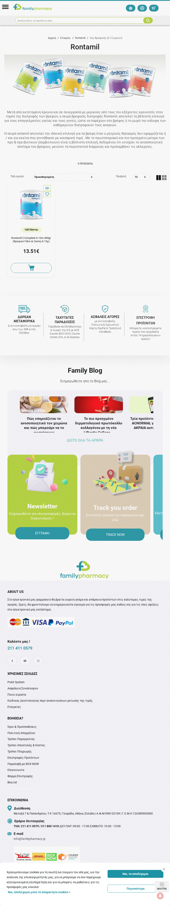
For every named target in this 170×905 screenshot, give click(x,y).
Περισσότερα (135, 888)
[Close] (164, 869)
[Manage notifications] (160, 896)
